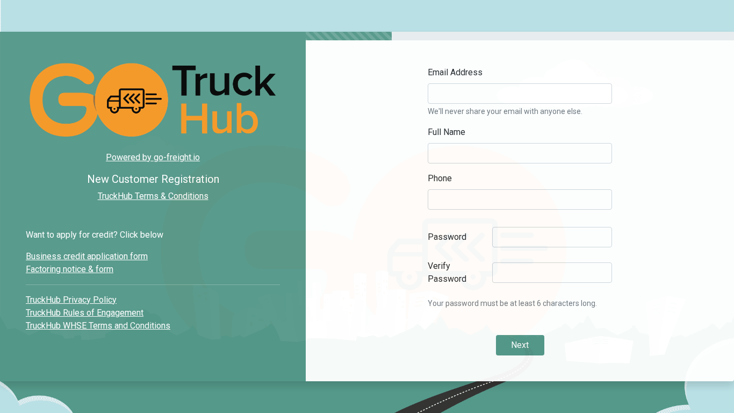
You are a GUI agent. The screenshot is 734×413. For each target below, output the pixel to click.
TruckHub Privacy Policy (71, 300)
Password (447, 237)
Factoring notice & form (69, 269)
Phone (440, 178)
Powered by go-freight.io (153, 157)
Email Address (455, 72)
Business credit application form (87, 256)
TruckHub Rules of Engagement (84, 313)
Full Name (446, 132)
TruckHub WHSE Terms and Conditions (98, 326)
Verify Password (447, 272)
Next (520, 345)
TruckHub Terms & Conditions (153, 196)
